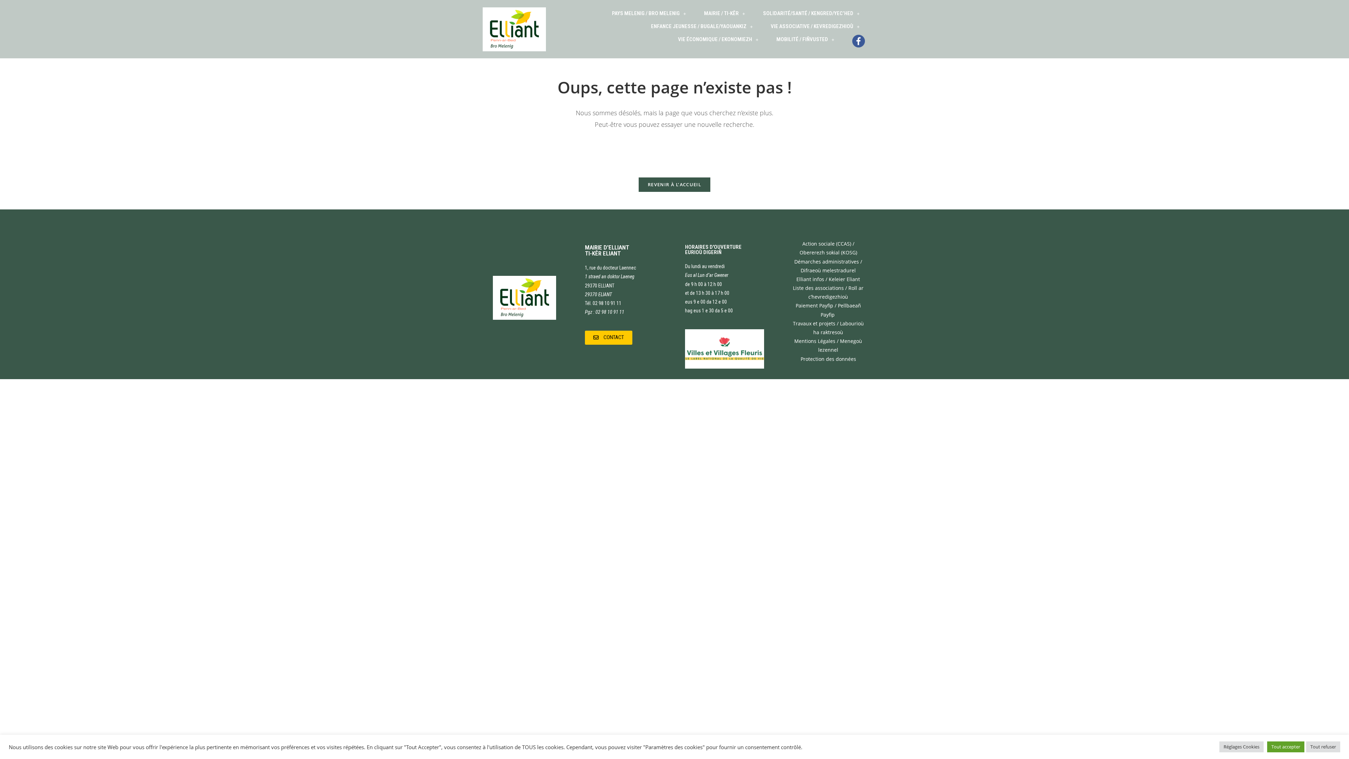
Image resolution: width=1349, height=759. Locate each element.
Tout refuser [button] (1323, 747)
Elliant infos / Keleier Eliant (828, 279)
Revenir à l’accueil (674, 184)
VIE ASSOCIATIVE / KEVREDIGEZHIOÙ (812, 26)
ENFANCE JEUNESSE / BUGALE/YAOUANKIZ (699, 26)
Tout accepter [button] (1285, 747)
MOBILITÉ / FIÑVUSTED (802, 39)
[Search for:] (674, 148)
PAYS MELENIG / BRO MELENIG (646, 13)
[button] (608, 338)
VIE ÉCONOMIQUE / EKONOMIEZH (715, 39)
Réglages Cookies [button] (1241, 747)
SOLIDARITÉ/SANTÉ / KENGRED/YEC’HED (808, 13)
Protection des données (828, 359)
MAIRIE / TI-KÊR (721, 13)
